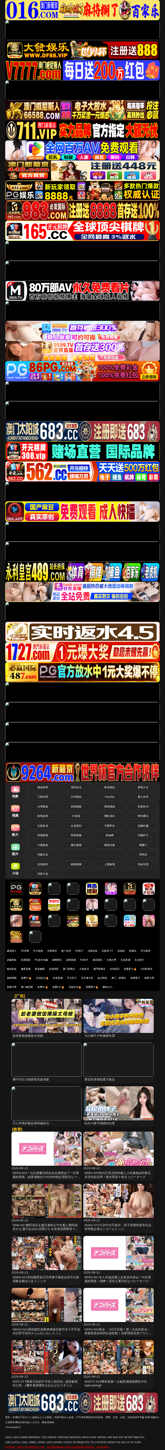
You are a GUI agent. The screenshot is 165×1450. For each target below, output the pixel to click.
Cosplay (109, 796)
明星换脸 (76, 835)
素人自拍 (143, 796)
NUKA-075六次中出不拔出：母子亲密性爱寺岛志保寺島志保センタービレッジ (118, 1227)
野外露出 (143, 816)
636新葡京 (147, 969)
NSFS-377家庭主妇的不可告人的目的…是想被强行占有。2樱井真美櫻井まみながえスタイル (45, 1383)
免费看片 (135, 978)
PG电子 (79, 950)
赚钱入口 (107, 987)
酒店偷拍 (97, 960)
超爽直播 (71, 960)
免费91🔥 (42, 987)
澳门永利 (66, 950)
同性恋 (143, 854)
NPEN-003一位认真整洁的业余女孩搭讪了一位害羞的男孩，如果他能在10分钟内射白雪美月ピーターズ (46, 1176)
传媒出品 (42, 854)
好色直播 (58, 978)
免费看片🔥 (130, 969)
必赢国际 (12, 960)
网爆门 (143, 845)
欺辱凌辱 (42, 816)
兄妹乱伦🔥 (75, 987)
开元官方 (72, 978)
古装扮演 (42, 826)
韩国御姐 (76, 806)
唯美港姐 (109, 806)
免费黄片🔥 (92, 987)
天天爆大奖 (87, 978)
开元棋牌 (38, 950)
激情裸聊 (12, 978)
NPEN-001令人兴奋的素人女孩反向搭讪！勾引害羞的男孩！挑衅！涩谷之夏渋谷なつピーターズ (118, 1279)
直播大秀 (12, 987)
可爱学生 (109, 826)
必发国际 (54, 969)
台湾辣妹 (42, 806)
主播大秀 (112, 960)
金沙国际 (102, 978)
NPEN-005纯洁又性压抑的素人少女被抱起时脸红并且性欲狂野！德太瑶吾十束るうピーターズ (118, 1175)
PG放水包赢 (41, 960)
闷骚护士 (143, 835)
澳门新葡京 (69, 969)
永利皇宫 (115, 969)
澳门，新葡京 (118, 978)
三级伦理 (42, 796)
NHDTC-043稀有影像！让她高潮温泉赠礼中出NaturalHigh (116, 1383)
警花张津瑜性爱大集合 (100, 1079)
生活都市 (42, 864)
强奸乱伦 (76, 787)
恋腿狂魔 (143, 826)
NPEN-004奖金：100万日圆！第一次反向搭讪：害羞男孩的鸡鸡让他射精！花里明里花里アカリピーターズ (118, 1333)
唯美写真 (109, 845)
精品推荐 (42, 787)
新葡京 (132, 950)
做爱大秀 (149, 978)
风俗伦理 (143, 864)
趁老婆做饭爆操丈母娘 (28, 1036)
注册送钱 (93, 950)
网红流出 (109, 816)
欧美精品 (109, 787)
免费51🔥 (26, 978)
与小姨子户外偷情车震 (100, 1036)
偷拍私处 (12, 969)
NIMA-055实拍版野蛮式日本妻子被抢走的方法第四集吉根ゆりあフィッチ (46, 1279)
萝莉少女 (143, 787)
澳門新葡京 (99, 969)
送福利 (121, 950)
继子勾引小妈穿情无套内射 (31, 1079)
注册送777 (107, 950)
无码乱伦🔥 (42, 978)
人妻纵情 (109, 864)
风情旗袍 (42, 835)
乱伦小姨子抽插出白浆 (100, 1123)
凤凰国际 (26, 960)
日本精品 (76, 796)
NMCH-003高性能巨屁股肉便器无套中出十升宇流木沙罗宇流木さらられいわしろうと (46, 1331)
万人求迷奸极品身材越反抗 (31, 1123)
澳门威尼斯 (27, 987)
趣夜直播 (26, 969)
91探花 (76, 816)
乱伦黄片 (139, 960)
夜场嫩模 (40, 969)
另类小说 (42, 873)
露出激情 (76, 845)
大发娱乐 (84, 969)
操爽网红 (57, 960)
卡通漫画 (42, 845)
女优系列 (76, 826)
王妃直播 (125, 960)
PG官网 (25, 950)
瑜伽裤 (109, 835)
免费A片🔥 (58, 987)
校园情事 (76, 864)
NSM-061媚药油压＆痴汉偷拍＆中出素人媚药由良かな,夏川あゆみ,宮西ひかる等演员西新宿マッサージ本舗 (45, 1229)
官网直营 (52, 950)
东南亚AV (143, 806)
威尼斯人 (12, 950)
